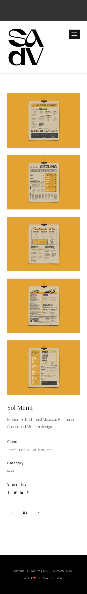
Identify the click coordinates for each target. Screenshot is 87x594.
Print (10, 471)
